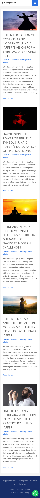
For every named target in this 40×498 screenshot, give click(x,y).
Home (11, 489)
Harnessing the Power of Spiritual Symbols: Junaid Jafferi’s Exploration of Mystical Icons (19, 143)
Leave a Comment (10, 59)
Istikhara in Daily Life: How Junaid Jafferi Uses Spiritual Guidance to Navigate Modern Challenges (19, 237)
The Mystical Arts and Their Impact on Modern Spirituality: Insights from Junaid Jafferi (19, 327)
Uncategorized (25, 59)
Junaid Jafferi (9, 2)
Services (19, 489)
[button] (35, 493)
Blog (27, 492)
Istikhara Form (17, 492)
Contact (28, 489)
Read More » (8, 98)
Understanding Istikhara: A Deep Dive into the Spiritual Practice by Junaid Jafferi (20, 419)
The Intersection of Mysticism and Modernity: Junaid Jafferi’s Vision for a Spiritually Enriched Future (19, 46)
